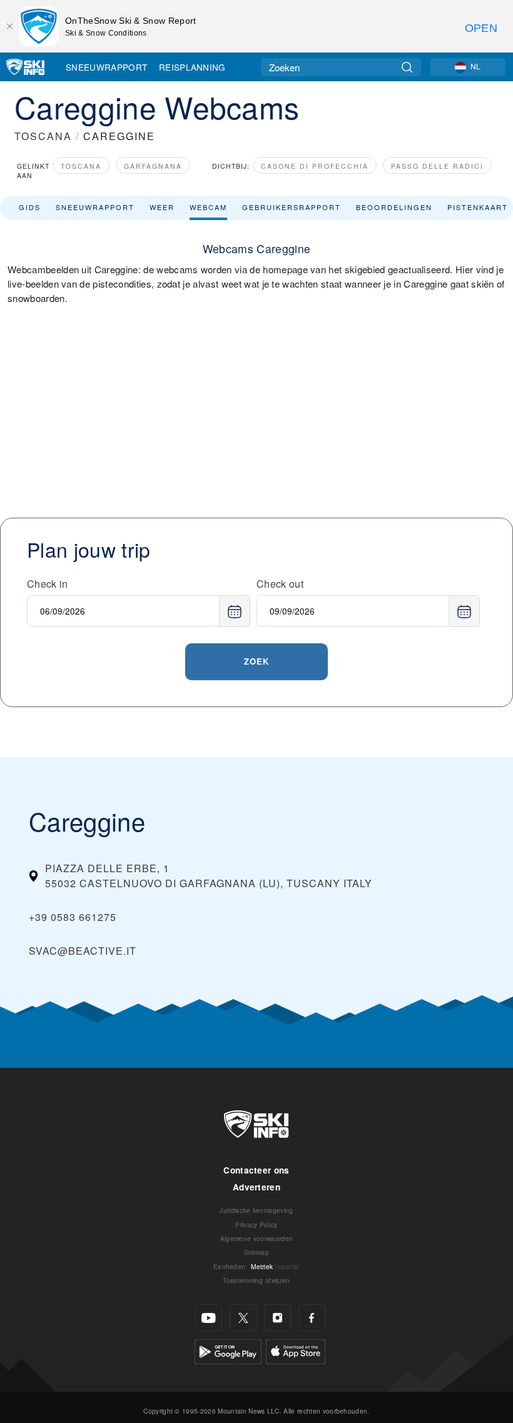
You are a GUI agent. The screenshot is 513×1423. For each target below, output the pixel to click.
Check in (47, 583)
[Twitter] (243, 1317)
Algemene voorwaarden (256, 1238)
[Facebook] (311, 1317)
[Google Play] (228, 1350)
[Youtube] (208, 1317)
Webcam (208, 207)
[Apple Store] (295, 1350)
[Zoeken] (407, 67)
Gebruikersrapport (291, 207)
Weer (162, 207)
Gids (30, 207)
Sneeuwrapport (106, 67)
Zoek (256, 661)
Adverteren (256, 1187)
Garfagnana (153, 166)
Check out (279, 583)
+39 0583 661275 (72, 917)
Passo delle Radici (437, 166)
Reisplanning (192, 67)
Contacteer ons (256, 1170)
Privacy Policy (256, 1224)
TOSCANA (43, 136)
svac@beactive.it (82, 950)
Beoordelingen (394, 207)
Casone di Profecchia (314, 166)
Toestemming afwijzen (256, 1280)
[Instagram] (277, 1317)
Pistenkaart (477, 207)
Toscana (81, 166)
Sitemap (256, 1252)
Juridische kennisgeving (256, 1210)
